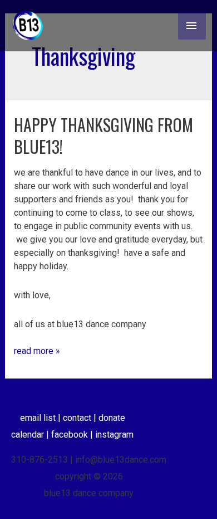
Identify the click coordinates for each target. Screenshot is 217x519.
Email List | (41, 418)
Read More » (37, 350)
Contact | (80, 418)
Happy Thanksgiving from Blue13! (103, 135)
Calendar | (31, 434)
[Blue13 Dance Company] (28, 25)
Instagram (114, 434)
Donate (111, 418)
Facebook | (73, 434)
